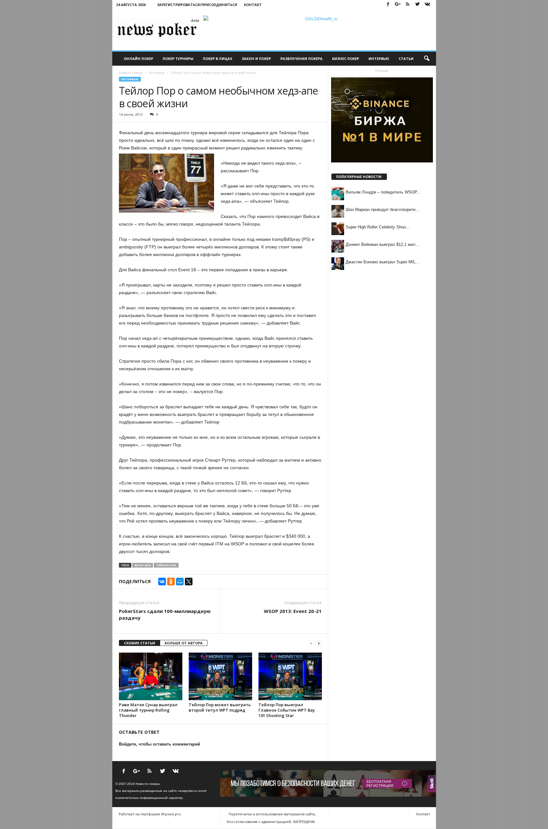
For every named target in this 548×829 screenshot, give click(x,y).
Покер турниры (178, 58)
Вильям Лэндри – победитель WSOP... (383, 192)
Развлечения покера (301, 58)
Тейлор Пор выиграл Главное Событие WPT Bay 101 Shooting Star (286, 710)
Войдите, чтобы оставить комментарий (159, 744)
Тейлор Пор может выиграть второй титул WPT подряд (220, 707)
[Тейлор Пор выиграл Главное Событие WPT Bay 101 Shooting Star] (290, 676)
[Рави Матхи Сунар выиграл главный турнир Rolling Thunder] (150, 676)
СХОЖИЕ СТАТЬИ (139, 643)
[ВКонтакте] (162, 581)
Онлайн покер (138, 58)
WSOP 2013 (142, 565)
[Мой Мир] (180, 581)
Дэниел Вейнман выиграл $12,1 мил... (382, 244)
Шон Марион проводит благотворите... (382, 209)
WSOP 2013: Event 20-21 (293, 611)
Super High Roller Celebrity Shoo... (378, 227)
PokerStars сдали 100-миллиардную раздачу (165, 614)
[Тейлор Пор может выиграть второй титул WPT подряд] (220, 676)
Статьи (406, 58)
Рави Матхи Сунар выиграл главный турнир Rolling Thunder (148, 710)
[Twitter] (417, 4)
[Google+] (398, 4)
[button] (427, 59)
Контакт (253, 4)
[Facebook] (388, 4)
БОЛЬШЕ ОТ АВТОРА (184, 643)
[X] (188, 581)
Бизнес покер (345, 58)
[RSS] (408, 4)
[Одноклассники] (171, 581)
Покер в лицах (217, 58)
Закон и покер (256, 58)
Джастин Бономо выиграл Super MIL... (382, 262)
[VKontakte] (427, 4)
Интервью (379, 58)
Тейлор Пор (166, 565)
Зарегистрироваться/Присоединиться (197, 4)
